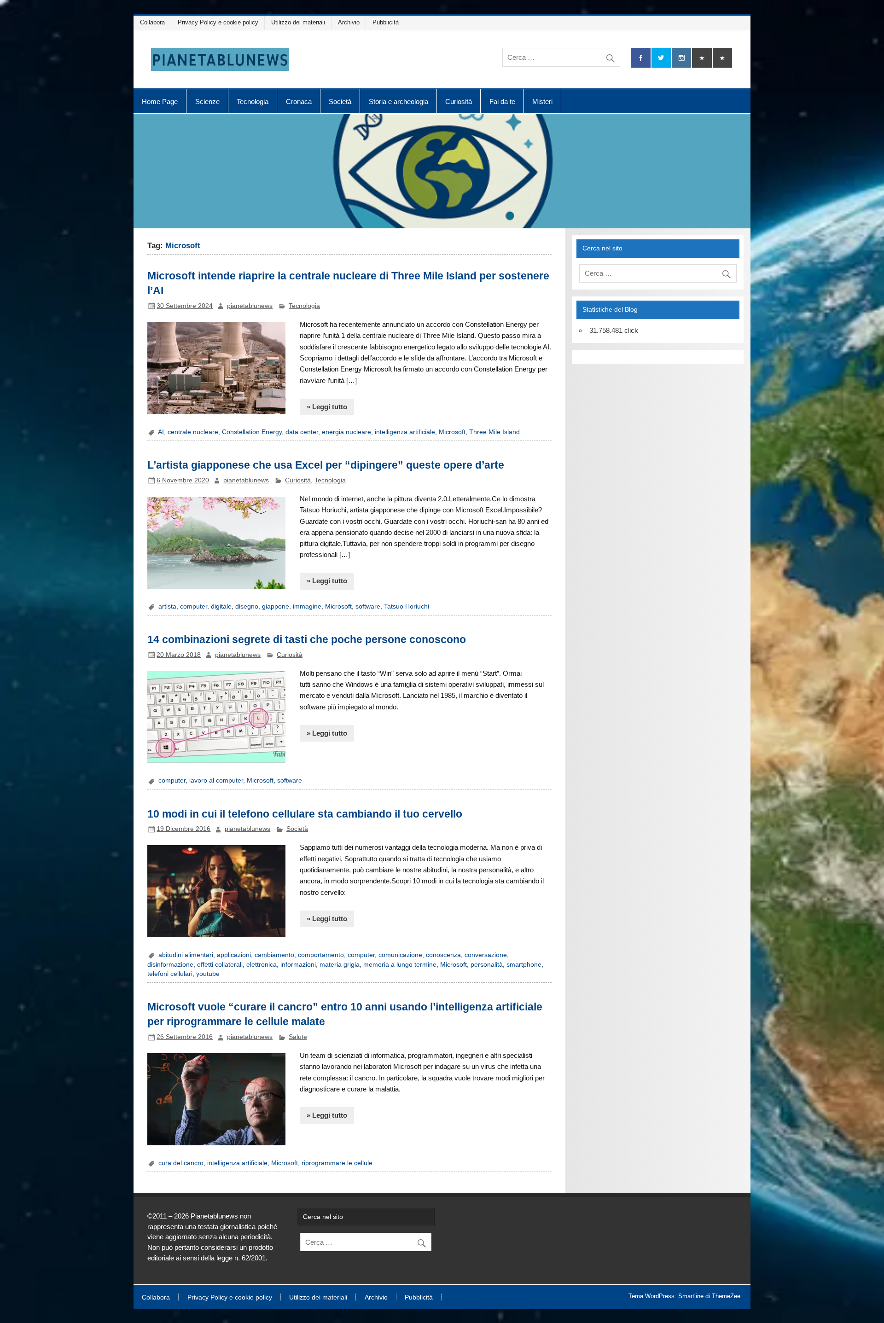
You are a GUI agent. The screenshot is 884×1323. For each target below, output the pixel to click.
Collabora (152, 22)
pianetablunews (250, 305)
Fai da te (502, 101)
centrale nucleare (193, 432)
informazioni (298, 964)
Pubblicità (385, 22)
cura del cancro (181, 1163)
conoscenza (443, 955)
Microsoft (452, 432)
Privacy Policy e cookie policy (218, 22)
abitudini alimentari (185, 955)
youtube (208, 973)
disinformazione (170, 964)
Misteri (542, 101)
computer (193, 606)
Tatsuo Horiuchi (406, 606)
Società (340, 101)
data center (301, 432)
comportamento (321, 955)
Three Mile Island (494, 432)
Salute (298, 1036)
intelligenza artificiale (405, 432)
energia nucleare (346, 432)
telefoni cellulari (169, 973)
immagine (307, 606)
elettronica (261, 964)
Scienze (207, 101)
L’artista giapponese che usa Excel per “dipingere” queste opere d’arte (325, 465)
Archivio (349, 22)
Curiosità (458, 101)
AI (161, 432)
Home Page (160, 101)
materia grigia (340, 964)
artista (167, 606)
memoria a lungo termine (399, 964)
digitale (221, 606)
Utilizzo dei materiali (298, 22)
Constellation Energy (252, 432)
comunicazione (400, 955)
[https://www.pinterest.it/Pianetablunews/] (701, 58)
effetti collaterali (220, 964)
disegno (246, 606)
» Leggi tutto (327, 407)
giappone (275, 606)
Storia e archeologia (398, 101)
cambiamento (274, 955)
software (367, 606)
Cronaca (299, 101)
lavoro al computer (216, 780)
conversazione (486, 955)
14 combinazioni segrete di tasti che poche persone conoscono (306, 639)
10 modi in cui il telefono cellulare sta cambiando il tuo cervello (304, 814)
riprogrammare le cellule (337, 1163)
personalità (487, 964)
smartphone (523, 964)
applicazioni (234, 955)
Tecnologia (252, 101)
